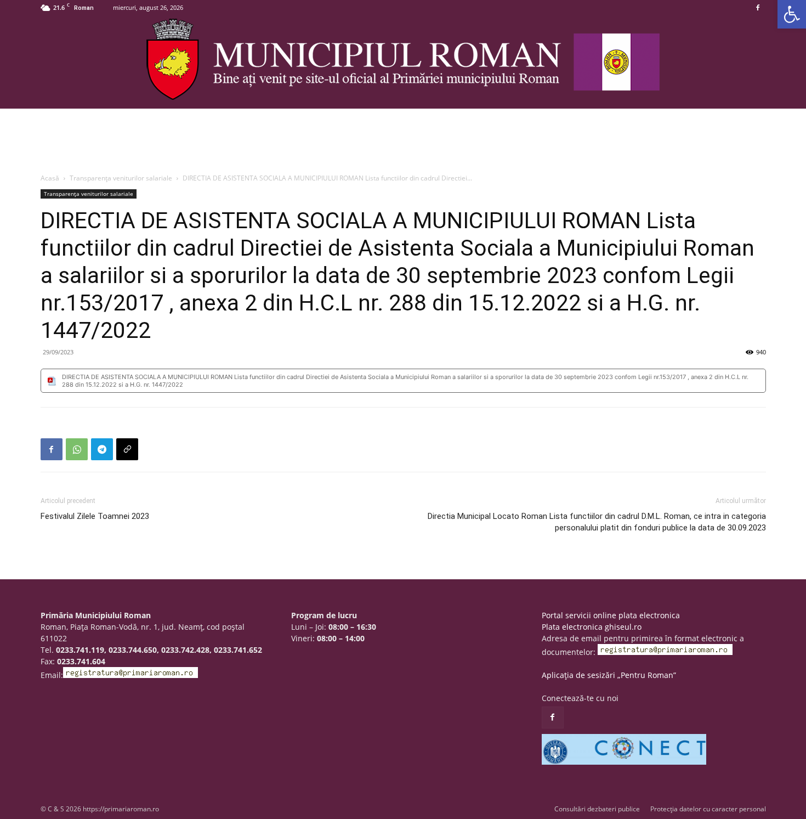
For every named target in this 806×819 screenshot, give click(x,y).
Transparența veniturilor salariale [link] (121, 178)
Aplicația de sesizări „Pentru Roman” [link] (609, 675)
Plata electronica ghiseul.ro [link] (592, 627)
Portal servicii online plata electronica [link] (611, 615)
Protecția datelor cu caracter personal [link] (708, 809)
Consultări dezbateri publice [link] (597, 809)
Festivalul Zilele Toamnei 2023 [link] (95, 516)
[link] (791, 14)
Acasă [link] (50, 178)
